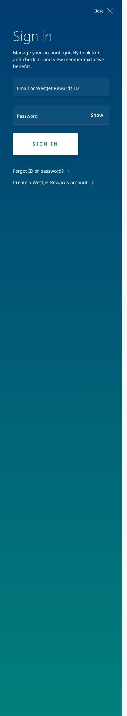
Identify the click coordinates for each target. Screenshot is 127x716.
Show (97, 115)
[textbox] (61, 87)
